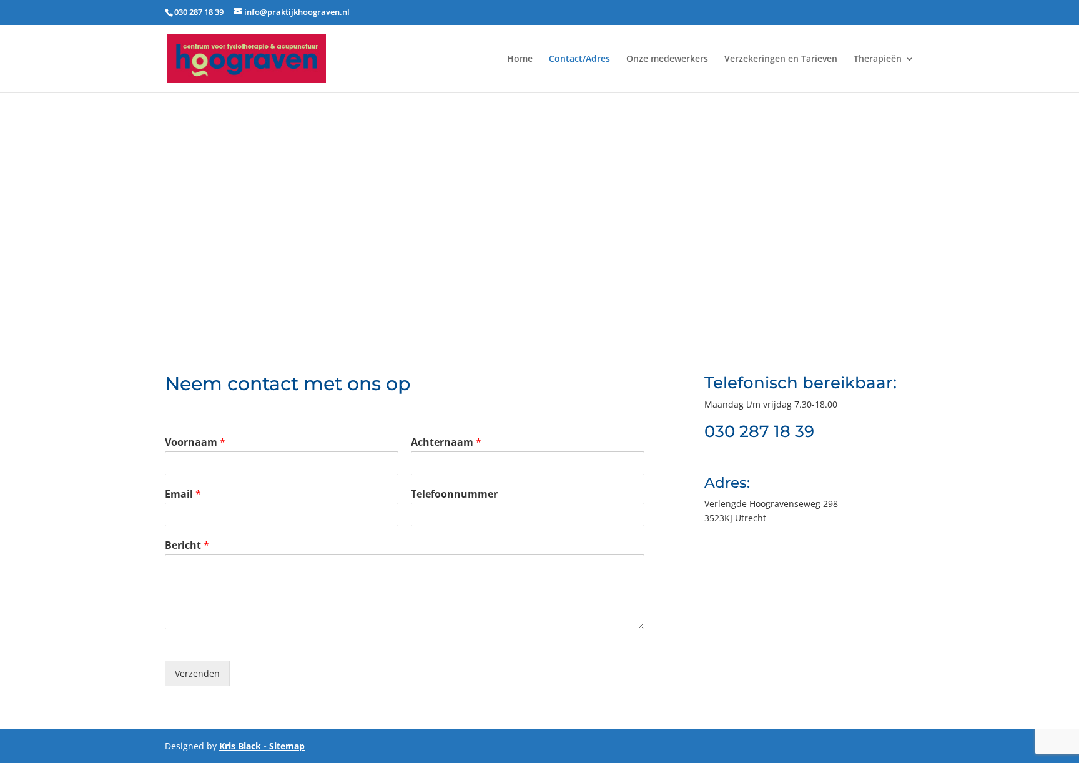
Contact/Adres (579, 59)
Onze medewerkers (667, 59)
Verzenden (197, 673)
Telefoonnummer (454, 494)
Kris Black (240, 746)
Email (183, 494)
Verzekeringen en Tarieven (780, 59)
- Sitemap (283, 746)
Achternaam (446, 442)
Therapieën (878, 59)
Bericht (187, 545)
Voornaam (195, 442)
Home (520, 59)
